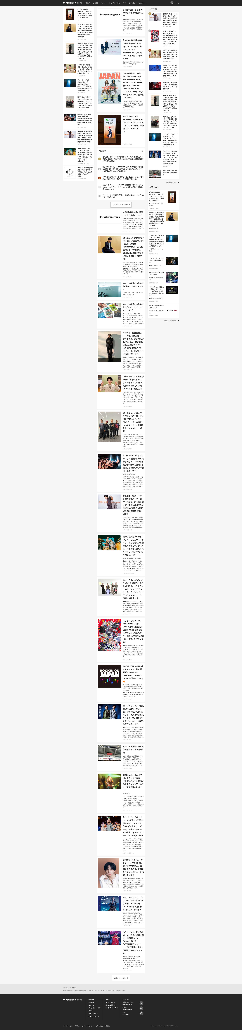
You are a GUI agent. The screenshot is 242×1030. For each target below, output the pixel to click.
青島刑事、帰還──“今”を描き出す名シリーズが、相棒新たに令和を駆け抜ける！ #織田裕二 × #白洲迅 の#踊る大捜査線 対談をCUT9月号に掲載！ (123, 159)
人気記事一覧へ (171, 182)
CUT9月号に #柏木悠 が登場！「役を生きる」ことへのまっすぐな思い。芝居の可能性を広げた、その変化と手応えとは (123, 178)
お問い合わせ (99, 1026)
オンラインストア (110, 1008)
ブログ (124, 3)
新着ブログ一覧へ (170, 321)
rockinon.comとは (67, 1026)
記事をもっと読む (120, 978)
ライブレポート (93, 1013)
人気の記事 (102, 151)
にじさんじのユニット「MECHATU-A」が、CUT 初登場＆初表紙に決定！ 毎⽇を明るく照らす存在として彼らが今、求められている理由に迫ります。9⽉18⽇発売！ (123, 169)
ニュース (103, 3)
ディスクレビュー (93, 1016)
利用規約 (77, 1026)
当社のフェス (142, 3)
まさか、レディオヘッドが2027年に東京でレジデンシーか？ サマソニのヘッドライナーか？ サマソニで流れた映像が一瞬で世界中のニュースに (123, 187)
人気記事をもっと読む (120, 205)
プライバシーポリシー (87, 1026)
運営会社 (108, 1026)
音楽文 (107, 999)
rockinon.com (72, 3)
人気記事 (95, 3)
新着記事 (88, 3)
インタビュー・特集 (114, 3)
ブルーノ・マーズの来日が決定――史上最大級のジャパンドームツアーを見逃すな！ (123, 196)
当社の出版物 (109, 1005)
